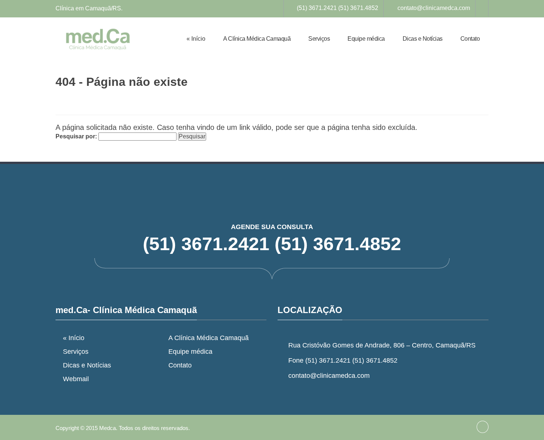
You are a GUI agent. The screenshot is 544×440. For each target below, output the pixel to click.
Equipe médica (366, 39)
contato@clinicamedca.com (433, 8)
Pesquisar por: (76, 136)
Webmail (76, 379)
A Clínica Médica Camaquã (257, 39)
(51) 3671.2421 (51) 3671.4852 (337, 8)
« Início (196, 39)
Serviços (319, 39)
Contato (470, 39)
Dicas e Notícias (423, 39)
